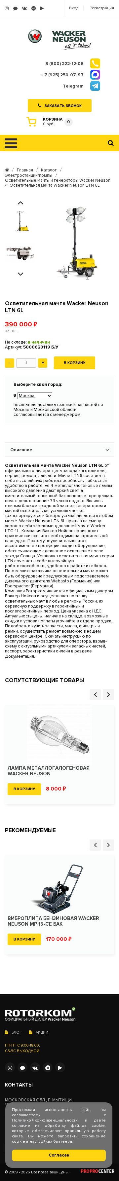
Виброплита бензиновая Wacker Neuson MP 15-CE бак (53, 921)
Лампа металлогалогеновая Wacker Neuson (49, 771)
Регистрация (102, 8)
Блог (16, 1032)
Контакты (19, 1085)
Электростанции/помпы (28, 175)
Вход (73, 8)
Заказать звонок (63, 105)
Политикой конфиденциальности (45, 1120)
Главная (25, 170)
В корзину (74, 363)
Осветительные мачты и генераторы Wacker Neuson (57, 180)
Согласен (59, 1155)
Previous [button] (20, 202)
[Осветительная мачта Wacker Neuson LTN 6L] (76, 244)
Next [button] (20, 273)
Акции (42, 1032)
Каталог (49, 170)
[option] (20, 221)
